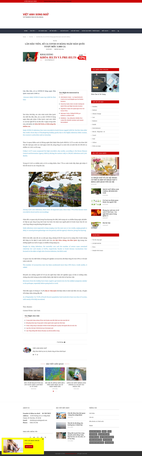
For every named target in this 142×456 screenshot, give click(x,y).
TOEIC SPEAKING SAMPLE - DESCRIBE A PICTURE (56, 1)
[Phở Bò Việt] (96, 225)
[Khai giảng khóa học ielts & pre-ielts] (55, 53)
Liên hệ (91, 417)
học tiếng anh (94, 437)
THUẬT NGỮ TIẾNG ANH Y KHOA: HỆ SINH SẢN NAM (111, 191)
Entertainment (96, 128)
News (93, 247)
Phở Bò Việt (106, 223)
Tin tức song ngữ (97, 240)
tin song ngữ (109, 442)
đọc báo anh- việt (95, 431)
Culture (94, 142)
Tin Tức (32, 30)
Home (26, 30)
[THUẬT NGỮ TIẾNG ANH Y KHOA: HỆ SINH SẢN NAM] (96, 191)
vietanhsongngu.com (71, 453)
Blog (113, 30)
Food (93, 139)
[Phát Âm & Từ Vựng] (105, 83)
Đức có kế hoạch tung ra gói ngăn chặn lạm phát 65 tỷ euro (33, 384)
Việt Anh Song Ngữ (40, 348)
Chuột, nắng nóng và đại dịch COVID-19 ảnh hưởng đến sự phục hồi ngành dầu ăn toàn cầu (51, 325)
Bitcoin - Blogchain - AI (98, 131)
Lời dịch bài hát (96, 243)
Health (94, 124)
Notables (94, 106)
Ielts (109, 431)
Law (93, 117)
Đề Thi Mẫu (53, 30)
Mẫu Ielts (105, 30)
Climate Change (96, 113)
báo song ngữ (107, 440)
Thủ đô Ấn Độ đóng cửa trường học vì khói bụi (75, 424)
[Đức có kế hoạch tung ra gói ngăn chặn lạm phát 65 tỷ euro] (33, 374)
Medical (94, 110)
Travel (94, 135)
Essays (104, 431)
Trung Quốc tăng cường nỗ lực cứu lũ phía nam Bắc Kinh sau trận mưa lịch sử (47, 320)
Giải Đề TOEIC (75, 30)
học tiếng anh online (106, 437)
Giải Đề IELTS (64, 30)
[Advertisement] (87, 15)
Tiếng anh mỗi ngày (95, 440)
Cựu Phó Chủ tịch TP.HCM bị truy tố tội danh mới (39, 328)
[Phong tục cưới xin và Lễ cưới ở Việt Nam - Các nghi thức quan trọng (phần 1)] (96, 212)
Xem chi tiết (29, 446)
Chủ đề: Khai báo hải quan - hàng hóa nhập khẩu (76, 414)
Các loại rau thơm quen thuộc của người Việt (110, 201)
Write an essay (96, 146)
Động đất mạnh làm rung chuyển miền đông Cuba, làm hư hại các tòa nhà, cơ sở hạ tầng (76, 435)
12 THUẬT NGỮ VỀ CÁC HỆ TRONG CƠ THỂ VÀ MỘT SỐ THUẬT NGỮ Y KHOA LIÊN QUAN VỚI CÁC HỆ (104, 180)
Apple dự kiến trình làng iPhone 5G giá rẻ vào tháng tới (76, 384)
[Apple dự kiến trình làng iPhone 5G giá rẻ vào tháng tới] (76, 374)
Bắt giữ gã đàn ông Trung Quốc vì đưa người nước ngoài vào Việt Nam (45, 323)
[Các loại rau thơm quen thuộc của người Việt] (96, 202)
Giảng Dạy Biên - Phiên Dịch (90, 30)
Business (94, 121)
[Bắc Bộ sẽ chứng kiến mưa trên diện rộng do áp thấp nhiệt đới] (55, 374)
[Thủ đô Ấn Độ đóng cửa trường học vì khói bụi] (61, 425)
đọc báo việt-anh (104, 434)
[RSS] (45, 437)
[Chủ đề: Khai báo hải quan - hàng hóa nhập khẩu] (61, 415)
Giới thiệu (92, 413)
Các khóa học (42, 30)
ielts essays (93, 434)
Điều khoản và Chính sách (96, 421)
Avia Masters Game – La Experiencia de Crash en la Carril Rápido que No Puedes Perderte (72, 99)
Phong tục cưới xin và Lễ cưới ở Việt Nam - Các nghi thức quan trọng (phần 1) (111, 213)
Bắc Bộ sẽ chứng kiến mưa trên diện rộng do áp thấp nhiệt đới (55, 384)
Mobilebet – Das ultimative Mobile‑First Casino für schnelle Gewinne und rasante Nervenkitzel (72, 120)
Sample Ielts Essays (97, 250)
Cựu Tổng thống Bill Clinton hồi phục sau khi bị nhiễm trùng (43, 330)
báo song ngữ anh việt (96, 442)
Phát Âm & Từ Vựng (98, 94)
